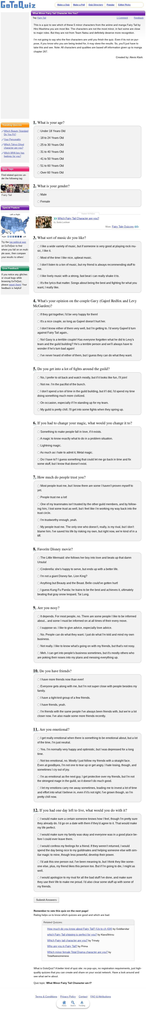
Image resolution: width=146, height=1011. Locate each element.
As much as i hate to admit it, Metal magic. (66, 452)
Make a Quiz (63, 5)
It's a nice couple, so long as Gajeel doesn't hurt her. (73, 321)
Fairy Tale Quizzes (123, 226)
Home (64, 1006)
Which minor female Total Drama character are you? (77, 952)
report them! (15, 284)
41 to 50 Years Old (52, 158)
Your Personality (12, 139)
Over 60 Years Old (52, 172)
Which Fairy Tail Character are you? (78, 218)
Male (43, 194)
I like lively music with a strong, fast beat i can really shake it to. (79, 275)
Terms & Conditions (46, 996)
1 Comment (122, 18)
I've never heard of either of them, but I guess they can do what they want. (86, 355)
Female (45, 201)
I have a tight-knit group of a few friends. (65, 697)
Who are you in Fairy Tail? (62, 946)
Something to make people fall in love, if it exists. (70, 431)
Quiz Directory (95, 5)
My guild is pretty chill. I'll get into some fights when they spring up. (82, 409)
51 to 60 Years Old (52, 165)
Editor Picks (124, 5)
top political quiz (17, 242)
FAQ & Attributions (100, 996)
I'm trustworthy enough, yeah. (58, 519)
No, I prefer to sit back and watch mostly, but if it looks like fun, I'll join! (83, 377)
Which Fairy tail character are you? (67, 940)
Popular (110, 5)
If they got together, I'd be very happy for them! (69, 314)
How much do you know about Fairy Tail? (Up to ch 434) (79, 928)
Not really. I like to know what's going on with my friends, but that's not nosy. (87, 646)
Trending (82, 1006)
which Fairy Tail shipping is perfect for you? (72, 934)
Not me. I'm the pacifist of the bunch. (63, 384)
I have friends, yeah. (53, 704)
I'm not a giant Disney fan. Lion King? (63, 576)
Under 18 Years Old (52, 131)
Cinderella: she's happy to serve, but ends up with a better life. (79, 569)
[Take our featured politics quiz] (15, 226)
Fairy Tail (41, 18)
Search (73, 1006)
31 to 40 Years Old (52, 151)
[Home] (18, 5)
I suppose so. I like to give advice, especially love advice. (76, 627)
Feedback (139, 18)
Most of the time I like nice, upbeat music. (66, 257)
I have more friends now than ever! (62, 679)
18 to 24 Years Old (52, 137)
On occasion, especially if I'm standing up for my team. (74, 402)
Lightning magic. (50, 445)
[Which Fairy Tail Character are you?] (44, 222)
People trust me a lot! (53, 497)
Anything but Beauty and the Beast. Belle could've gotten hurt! (79, 583)
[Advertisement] (88, 89)
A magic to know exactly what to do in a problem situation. (76, 438)
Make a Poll (79, 5)
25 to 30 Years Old (52, 144)
